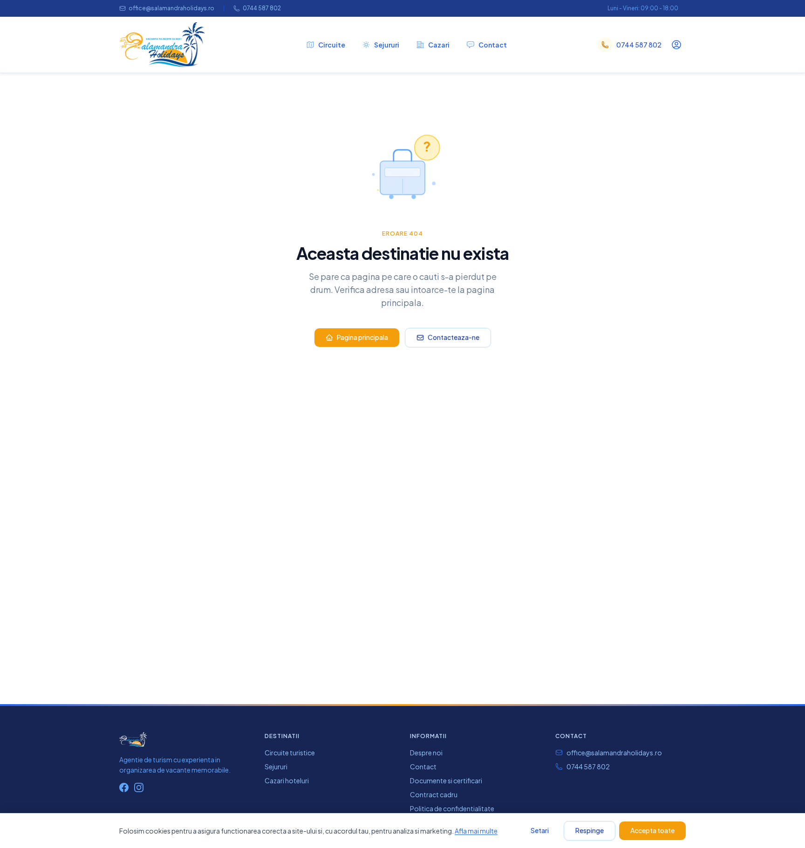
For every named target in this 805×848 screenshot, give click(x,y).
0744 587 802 (262, 8)
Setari (540, 830)
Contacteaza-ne (453, 337)
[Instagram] (138, 787)
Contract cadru (433, 794)
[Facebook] (124, 787)
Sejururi (386, 45)
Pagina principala (362, 337)
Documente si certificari (446, 780)
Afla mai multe (476, 831)
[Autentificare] (676, 44)
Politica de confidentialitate (452, 808)
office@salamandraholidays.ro (171, 8)
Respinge (589, 830)
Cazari (439, 45)
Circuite (331, 45)
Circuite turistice (290, 752)
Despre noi (426, 752)
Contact (492, 45)
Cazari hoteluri (287, 780)
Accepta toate (652, 830)
